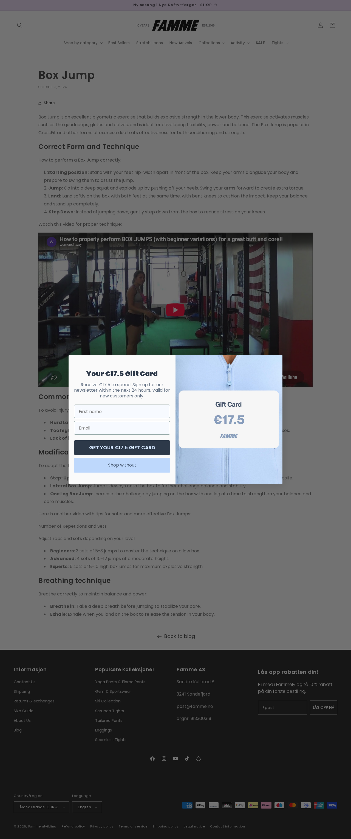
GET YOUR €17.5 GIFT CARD (122, 447)
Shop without (122, 465)
